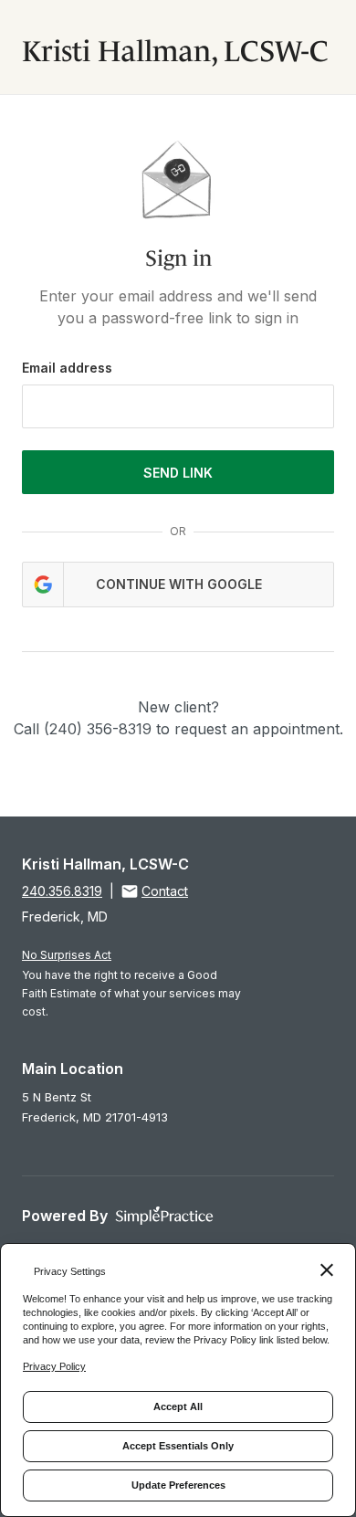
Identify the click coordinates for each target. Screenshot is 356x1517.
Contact (164, 891)
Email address (67, 367)
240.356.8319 (62, 891)
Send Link (178, 472)
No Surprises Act (66, 955)
